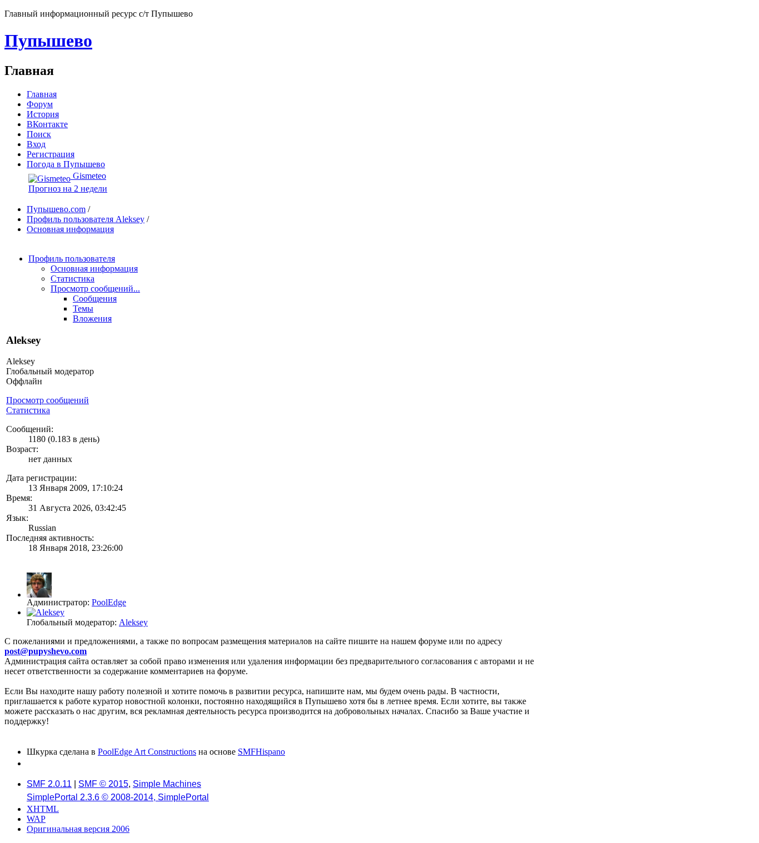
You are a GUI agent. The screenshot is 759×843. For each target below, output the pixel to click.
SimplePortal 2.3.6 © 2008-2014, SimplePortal (118, 797)
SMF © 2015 (103, 784)
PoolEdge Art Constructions (147, 751)
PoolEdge (109, 602)
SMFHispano (261, 751)
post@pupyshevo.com (45, 651)
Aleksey (133, 622)
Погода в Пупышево (66, 164)
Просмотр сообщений (47, 400)
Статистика (28, 410)
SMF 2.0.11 (49, 784)
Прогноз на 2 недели (67, 188)
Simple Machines (167, 784)
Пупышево (48, 41)
